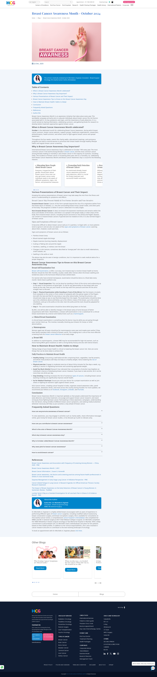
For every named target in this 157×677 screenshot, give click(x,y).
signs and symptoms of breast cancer (77, 227)
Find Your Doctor (55, 5)
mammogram (78, 314)
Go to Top (120, 607)
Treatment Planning (86, 639)
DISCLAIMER (92, 665)
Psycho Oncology (64, 632)
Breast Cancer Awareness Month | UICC (45, 468)
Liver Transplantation (65, 630)
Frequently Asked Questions (43, 107)
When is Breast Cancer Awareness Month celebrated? (51, 91)
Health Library (101, 5)
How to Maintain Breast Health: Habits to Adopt (49, 102)
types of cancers (78, 376)
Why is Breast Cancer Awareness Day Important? (50, 94)
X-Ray (105, 624)
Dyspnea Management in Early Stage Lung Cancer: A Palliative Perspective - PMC (60, 480)
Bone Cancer (62, 645)
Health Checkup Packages (88, 5)
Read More (40, 568)
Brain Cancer (62, 642)
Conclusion (37, 105)
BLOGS (106, 650)
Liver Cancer (62, 653)
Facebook (56, 390)
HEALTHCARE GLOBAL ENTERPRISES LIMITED (76, 674)
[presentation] (96, 583)
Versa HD (106, 635)
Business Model (84, 653)
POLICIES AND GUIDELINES (63, 665)
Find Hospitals (66, 5)
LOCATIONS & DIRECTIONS (111, 644)
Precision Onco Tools (86, 623)
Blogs (39, 18)
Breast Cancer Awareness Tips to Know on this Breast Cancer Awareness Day (59, 99)
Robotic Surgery (63, 627)
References (37, 110)
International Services (86, 618)
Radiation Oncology (64, 619)
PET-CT (106, 622)
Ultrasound (107, 627)
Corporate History (85, 648)
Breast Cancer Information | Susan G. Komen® (48, 471)
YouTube (81, 390)
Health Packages (85, 642)
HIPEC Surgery (108, 632)
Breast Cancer (62, 640)
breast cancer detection (53, 334)
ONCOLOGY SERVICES (65, 616)
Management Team (86, 659)
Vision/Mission (84, 651)
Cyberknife (107, 619)
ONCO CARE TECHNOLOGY (112, 616)
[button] (34, 190)
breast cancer (69, 152)
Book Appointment (129, 2)
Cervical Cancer (63, 650)
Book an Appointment (87, 626)
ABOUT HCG (102, 665)
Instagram (63, 390)
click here (78, 531)
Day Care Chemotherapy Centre (90, 629)
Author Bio (37, 113)
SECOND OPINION (109, 642)
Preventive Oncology (65, 624)
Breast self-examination (40, 271)
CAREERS (106, 647)
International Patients (114, 5)
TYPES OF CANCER (63, 637)
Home (33, 18)
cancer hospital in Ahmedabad (74, 518)
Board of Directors (85, 656)
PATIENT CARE (84, 633)
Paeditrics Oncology (64, 622)
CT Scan (106, 630)
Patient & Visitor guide (87, 621)
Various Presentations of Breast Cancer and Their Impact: (53, 96)
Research (75, 5)
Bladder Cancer (63, 648)
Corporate (126, 5)
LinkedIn (71, 390)
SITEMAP (111, 665)
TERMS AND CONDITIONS (79, 665)
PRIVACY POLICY (48, 665)
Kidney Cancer (63, 656)
